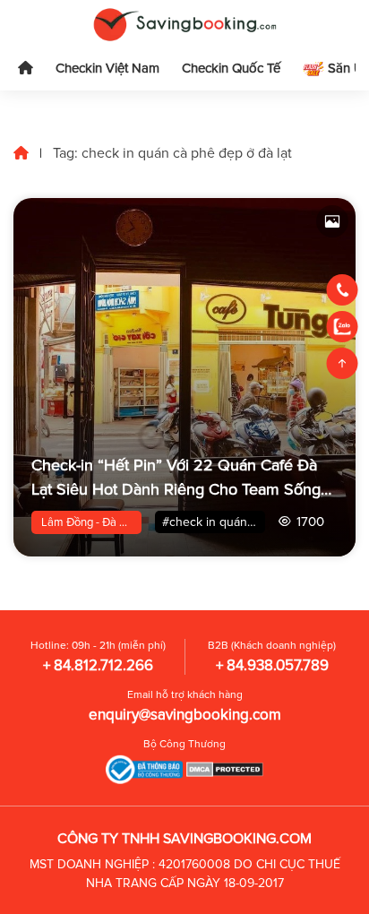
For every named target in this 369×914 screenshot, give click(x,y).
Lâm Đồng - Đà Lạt (88, 522)
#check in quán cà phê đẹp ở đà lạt (213, 522)
